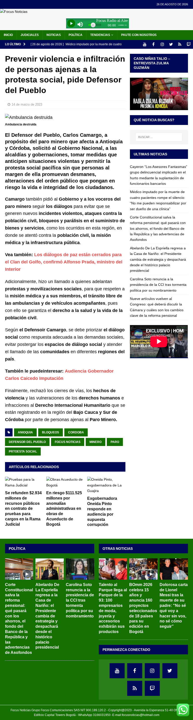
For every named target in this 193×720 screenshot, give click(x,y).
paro (115, 442)
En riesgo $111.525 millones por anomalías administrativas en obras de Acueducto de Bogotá (64, 508)
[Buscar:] (159, 137)
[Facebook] (153, 44)
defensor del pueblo (27, 442)
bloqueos (50, 432)
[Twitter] (171, 44)
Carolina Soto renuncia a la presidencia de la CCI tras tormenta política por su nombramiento (158, 284)
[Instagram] (162, 44)
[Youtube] (144, 44)
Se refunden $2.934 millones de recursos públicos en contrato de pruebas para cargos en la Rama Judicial (23, 508)
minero (95, 442)
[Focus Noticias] (13, 12)
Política (75, 35)
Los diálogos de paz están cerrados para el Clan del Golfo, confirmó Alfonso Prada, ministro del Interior (63, 262)
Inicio (8, 35)
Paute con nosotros (139, 35)
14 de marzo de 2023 (27, 104)
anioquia (25, 432)
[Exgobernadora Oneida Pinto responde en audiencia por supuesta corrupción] (106, 485)
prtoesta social (23, 451)
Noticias (53, 35)
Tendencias (100, 35)
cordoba (76, 432)
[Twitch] (188, 44)
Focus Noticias (67, 442)
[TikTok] (179, 44)
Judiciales (30, 35)
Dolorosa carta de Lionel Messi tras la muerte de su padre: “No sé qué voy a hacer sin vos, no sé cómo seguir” (174, 605)
